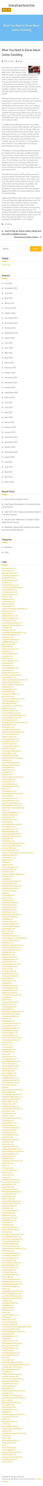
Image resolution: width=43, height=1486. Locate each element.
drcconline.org (7, 1137)
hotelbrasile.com (8, 687)
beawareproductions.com (11, 1014)
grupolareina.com (8, 696)
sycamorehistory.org (9, 1322)
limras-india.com (8, 571)
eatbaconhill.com (8, 606)
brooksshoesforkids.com (11, 1180)
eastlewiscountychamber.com (13, 945)
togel (6, 552)
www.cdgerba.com (8, 1360)
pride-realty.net (7, 1400)
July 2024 (8, 343)
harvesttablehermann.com (11, 718)
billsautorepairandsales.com (12, 1374)
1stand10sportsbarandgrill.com (13, 808)
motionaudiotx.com (9, 1443)
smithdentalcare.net (9, 1455)
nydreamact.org (7, 637)
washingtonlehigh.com (10, 1303)
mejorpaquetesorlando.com (12, 805)
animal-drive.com (8, 1175)
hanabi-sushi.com (8, 1308)
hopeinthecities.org (9, 905)
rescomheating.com (9, 1447)
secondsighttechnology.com (12, 824)
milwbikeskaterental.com (11, 1080)
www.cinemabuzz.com (10, 1315)
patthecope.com (8, 1163)
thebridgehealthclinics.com (11, 1192)
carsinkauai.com (8, 1393)
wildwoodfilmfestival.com (11, 682)
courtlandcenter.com (9, 1130)
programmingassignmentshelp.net (14, 609)
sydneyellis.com (7, 838)
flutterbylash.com (8, 1405)
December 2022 (10, 437)
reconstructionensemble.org (12, 1109)
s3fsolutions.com (8, 727)
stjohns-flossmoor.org (10, 1101)
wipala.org (5, 893)
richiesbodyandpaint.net (10, 575)
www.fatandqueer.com (10, 1258)
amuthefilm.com (8, 978)
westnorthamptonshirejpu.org (12, 684)
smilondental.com (8, 817)
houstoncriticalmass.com (11, 936)
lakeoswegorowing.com (10, 1426)
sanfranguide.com (8, 928)
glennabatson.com (8, 955)
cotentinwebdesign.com (10, 701)
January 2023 (9, 432)
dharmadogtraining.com (10, 1440)
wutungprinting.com (9, 1075)
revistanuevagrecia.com (10, 1002)
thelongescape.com (9, 1056)
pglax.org (5, 1087)
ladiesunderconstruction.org (12, 706)
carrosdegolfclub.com (10, 720)
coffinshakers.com (8, 1021)
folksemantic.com (8, 770)
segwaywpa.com (8, 1187)
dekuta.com (6, 1312)
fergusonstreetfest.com (10, 1381)
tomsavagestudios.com (10, 850)
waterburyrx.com (8, 1142)
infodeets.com (7, 582)
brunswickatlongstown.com (12, 1037)
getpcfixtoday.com (8, 644)
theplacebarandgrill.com (10, 1139)
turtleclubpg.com (8, 1120)
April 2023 (8, 417)
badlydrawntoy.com (9, 1215)
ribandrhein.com (8, 860)
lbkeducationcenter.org (10, 867)
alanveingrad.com (8, 1071)
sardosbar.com (7, 772)
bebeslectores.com (9, 708)
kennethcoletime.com (10, 1033)
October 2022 (9, 447)
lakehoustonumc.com (9, 1218)
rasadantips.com (8, 599)
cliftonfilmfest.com (9, 748)
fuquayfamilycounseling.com (12, 1428)
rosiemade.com (7, 796)
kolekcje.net (6, 862)
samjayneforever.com (10, 1383)
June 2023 (8, 407)
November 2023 (10, 383)
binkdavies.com (7, 969)
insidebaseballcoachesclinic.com (13, 1391)
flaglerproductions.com (10, 959)
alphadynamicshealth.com (11, 1402)
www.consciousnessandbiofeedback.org (16, 1327)
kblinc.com (5, 789)
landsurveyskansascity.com (12, 1263)
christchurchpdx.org (9, 971)
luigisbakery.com (8, 1305)
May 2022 (8, 472)
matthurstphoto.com (9, 1386)
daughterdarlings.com (10, 580)
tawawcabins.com (8, 767)
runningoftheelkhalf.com (11, 1241)
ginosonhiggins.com (9, 1073)
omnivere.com (7, 597)
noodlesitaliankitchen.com (11, 635)
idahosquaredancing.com (11, 765)
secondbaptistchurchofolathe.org (14, 1433)
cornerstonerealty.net (9, 1324)
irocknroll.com (7, 760)
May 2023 (8, 412)
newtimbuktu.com (8, 601)
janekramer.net (7, 1042)
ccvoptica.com (7, 1301)
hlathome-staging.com (10, 831)
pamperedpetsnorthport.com (12, 793)
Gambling (8, 224)
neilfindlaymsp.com (9, 1132)
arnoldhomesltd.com (9, 744)
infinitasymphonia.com (10, 985)
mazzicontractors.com (10, 1341)
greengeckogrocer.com (10, 829)
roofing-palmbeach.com (10, 739)
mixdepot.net (6, 1317)
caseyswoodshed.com (10, 1154)
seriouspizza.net (8, 1168)
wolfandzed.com (8, 1310)
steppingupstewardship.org (12, 1298)
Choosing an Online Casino (26, 237)
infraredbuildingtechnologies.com (14, 715)
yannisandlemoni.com (10, 784)
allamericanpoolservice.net (11, 846)
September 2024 (11, 333)
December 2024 (10, 318)
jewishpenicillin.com (9, 848)
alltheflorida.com (8, 1388)
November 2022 (10, 442)
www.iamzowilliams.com (11, 1329)
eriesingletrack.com (9, 791)
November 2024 (10, 323)
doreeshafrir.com (8, 1009)
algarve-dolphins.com (9, 1068)
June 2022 (8, 467)
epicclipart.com (7, 651)
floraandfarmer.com (9, 725)
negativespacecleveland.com (12, 1090)
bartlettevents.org (8, 692)
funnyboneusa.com (9, 1104)
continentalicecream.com (11, 964)
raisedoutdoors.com (9, 753)
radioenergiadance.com (10, 668)
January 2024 (9, 373)
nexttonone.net (7, 1222)
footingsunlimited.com (10, 1267)
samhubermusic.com (9, 1459)
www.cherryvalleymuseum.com (13, 699)
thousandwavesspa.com (10, 1128)
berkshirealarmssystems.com (12, 777)
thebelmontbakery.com (10, 618)
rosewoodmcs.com (9, 1319)
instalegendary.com (9, 630)
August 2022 (9, 457)
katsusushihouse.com (10, 990)
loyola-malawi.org (8, 895)
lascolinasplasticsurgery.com (12, 1284)
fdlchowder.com (7, 1277)
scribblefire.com (7, 876)
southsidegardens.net (10, 1336)
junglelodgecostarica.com (11, 1061)
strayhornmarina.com (9, 957)
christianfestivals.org (9, 1064)
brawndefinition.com (9, 962)
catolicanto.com (7, 864)
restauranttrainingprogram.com (13, 843)
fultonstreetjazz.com (9, 689)
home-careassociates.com (11, 881)
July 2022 (8, 462)
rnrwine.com (6, 1424)
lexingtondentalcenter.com (11, 836)
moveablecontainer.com (10, 694)
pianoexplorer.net (8, 1334)
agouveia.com (7, 1431)
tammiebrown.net (8, 1052)
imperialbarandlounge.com (11, 751)
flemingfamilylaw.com (10, 1421)
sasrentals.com (7, 822)
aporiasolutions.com (9, 1184)
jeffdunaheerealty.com (10, 1244)
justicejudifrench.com (9, 1026)
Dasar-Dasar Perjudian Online (16, 499)
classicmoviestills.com (10, 917)
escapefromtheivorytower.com (13, 732)
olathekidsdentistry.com (10, 801)
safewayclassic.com (9, 620)
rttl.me (4, 1445)
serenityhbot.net (8, 1225)
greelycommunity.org (9, 992)
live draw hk (6, 265)
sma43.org (6, 1289)
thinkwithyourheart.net (10, 755)
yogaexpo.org (7, 879)
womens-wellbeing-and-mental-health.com (17, 853)
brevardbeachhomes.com (11, 729)
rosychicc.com (7, 898)
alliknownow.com (8, 943)
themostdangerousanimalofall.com (14, 938)
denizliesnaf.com (8, 1158)
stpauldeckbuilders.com (10, 1265)
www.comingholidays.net (11, 926)
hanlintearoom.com (9, 1407)
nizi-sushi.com (7, 1045)
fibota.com (6, 1357)
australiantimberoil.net (10, 710)
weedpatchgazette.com (10, 786)
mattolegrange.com (9, 1059)
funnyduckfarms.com (9, 1410)
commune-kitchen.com (10, 976)
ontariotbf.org (7, 628)
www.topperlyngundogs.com (12, 1239)
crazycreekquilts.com (9, 966)
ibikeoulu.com (7, 1019)
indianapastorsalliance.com (12, 1149)
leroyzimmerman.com (10, 1417)
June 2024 (8, 348)
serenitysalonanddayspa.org (12, 587)
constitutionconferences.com (12, 1161)
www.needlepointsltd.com (11, 1279)
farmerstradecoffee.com (11, 1203)
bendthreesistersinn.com (11, 1099)
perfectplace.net (8, 872)
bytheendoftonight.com (10, 902)
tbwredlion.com (7, 1372)
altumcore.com (7, 1173)
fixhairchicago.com (8, 1156)
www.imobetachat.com (10, 1210)
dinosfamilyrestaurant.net (11, 713)
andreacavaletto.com (9, 883)
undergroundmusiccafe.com (12, 1457)
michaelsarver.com (8, 827)
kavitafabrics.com (8, 1111)
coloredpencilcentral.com (11, 746)
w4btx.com (6, 810)
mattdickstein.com (8, 1213)
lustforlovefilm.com (9, 981)
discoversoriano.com (9, 921)
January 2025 (9, 313)
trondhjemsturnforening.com (12, 1367)
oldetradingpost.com (9, 703)
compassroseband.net (10, 1170)
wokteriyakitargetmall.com (11, 834)
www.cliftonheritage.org (10, 1286)
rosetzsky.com (7, 997)
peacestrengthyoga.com (10, 1246)
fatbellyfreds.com (8, 1350)
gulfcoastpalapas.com (10, 1189)
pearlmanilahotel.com (10, 654)
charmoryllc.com (8, 931)
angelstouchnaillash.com (11, 812)
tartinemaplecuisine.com (11, 1040)
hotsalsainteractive (22, 5)
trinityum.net (6, 1338)
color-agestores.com (9, 891)
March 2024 (9, 363)
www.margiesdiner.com (10, 1274)
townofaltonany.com (9, 1085)
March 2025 (9, 303)
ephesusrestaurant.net (10, 1346)
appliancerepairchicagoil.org (12, 625)
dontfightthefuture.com (10, 741)
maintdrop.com (7, 656)
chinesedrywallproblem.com (12, 1097)
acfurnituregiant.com (9, 592)
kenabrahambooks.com (10, 973)
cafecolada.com (7, 919)
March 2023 (9, 422)
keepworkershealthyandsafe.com (14, 632)
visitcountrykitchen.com (10, 1066)
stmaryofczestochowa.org (11, 1023)
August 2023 (9, 397)
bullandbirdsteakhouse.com (12, 1282)
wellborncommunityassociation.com (15, 680)
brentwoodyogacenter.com (11, 1293)
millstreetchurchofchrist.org (12, 1395)
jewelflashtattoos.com (10, 642)
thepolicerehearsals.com (11, 940)
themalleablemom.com (10, 1030)
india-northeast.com (9, 737)
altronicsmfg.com (8, 604)
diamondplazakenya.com (11, 1369)
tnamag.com (6, 1177)
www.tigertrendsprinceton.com (13, 1234)
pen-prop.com (7, 1232)
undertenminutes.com (10, 594)
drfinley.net (6, 1419)
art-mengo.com (7, 1047)
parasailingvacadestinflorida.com (14, 1398)
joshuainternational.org (10, 1227)
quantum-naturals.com (10, 1376)
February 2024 (10, 368)
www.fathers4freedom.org (11, 1237)
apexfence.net (7, 1462)
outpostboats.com (8, 900)
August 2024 (9, 338)
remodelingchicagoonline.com (13, 1291)
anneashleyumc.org (9, 1260)
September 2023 (11, 392)
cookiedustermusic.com (10, 1106)
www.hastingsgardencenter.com (13, 1331)
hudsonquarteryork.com (10, 1355)
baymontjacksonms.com (11, 1082)
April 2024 (8, 358)
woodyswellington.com (10, 1348)
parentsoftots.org (8, 1199)
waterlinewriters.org (9, 1194)
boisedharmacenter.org (10, 888)
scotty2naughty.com (9, 1007)
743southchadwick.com (10, 734)
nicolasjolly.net (7, 983)
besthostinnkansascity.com (11, 1452)
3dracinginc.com (8, 933)
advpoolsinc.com (8, 1144)
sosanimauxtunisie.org (10, 661)
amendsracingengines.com (11, 1253)
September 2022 (11, 452)
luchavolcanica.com (9, 1113)
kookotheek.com (8, 670)
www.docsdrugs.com (9, 1272)
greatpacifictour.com (9, 1123)
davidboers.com (7, 1208)
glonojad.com (6, 1000)
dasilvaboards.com (8, 952)
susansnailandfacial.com (11, 1229)
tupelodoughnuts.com (10, 798)
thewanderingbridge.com (11, 1028)
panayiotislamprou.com (10, 673)
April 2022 (8, 477)
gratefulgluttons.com (9, 907)
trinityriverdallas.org (9, 869)
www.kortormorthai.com (10, 1255)
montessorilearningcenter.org (12, 1379)
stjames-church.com (9, 1004)
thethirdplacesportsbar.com (12, 1343)
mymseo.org (6, 1436)
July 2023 (8, 402)
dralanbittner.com (8, 782)
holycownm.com (8, 1116)
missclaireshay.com (9, 568)
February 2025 (10, 308)
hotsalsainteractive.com (10, 585)
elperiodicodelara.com (10, 573)
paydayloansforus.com (10, 616)
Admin (20, 61)
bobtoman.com (7, 658)
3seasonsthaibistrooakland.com (13, 874)
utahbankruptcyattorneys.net (12, 758)
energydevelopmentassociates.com (15, 722)
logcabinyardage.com (9, 1206)
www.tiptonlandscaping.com (12, 1296)
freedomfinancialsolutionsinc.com (14, 1248)
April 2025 (8, 298)
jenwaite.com (6, 1412)
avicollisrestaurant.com (10, 1135)
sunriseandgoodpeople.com (12, 1094)
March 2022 (9, 482)
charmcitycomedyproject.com (12, 1011)
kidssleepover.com (8, 611)
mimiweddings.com (9, 1450)
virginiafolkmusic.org (9, 855)
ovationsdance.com (9, 857)
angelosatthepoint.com (10, 1146)
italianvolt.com (7, 774)
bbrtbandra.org (7, 646)
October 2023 (9, 387)
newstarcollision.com (9, 819)
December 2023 (10, 378)
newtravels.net (7, 613)
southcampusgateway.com (11, 675)
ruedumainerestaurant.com (12, 995)
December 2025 (10, 288)
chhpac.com (6, 1438)
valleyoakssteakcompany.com (13, 1151)
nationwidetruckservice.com (12, 1118)
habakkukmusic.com (9, 1220)
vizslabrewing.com (8, 779)
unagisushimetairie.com (10, 639)
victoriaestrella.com (9, 1125)
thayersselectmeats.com (11, 1182)
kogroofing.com (7, 663)
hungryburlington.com (10, 1035)
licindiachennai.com (9, 578)
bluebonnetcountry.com (10, 649)
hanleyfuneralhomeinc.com (12, 803)
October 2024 (9, 328)
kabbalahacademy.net (10, 815)
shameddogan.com (9, 1196)
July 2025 (8, 293)
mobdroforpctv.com (9, 910)
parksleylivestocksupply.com (12, 886)
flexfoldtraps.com (8, 1251)
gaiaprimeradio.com (9, 1049)
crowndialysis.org (8, 841)
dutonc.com (6, 1054)
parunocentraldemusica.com (12, 1362)
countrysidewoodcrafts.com (12, 623)
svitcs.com (5, 1165)
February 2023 (10, 427)
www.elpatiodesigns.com (11, 1353)
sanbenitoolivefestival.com (11, 914)
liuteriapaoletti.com (9, 1092)
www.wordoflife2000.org (11, 763)
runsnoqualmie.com (9, 1270)
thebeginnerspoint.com (10, 924)
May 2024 (8, 353)
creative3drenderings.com (11, 1201)
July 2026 (8, 283)
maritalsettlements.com (10, 1078)
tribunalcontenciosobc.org (11, 947)
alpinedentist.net (8, 665)
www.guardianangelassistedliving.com (15, 1364)
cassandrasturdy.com (9, 912)
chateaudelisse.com (9, 677)
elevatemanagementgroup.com (13, 1414)
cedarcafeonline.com (9, 590)
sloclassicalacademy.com (11, 950)
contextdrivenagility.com (10, 1016)
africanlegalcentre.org (10, 988)
